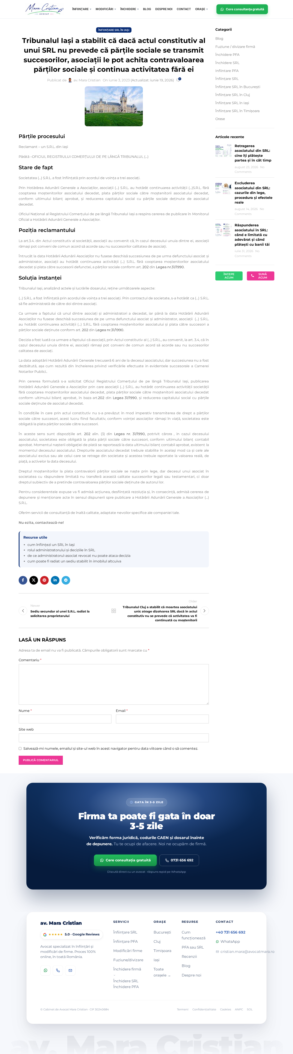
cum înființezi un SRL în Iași (51, 545)
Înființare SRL (227, 79)
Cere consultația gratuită (128, 860)
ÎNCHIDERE (129, 9)
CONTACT (184, 9)
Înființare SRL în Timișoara (237, 111)
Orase (220, 119)
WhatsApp (230, 941)
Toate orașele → (162, 972)
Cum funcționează (193, 935)
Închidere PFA (227, 55)
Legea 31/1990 (125, 398)
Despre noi (191, 975)
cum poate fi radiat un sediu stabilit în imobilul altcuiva (74, 561)
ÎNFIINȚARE (81, 9)
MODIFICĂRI (106, 9)
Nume (25, 711)
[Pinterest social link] (44, 580)
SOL (250, 1009)
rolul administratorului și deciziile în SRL (61, 550)
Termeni (183, 1009)
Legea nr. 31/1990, (129, 434)
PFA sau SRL (193, 947)
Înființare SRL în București (237, 87)
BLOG (147, 9)
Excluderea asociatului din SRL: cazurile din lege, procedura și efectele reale (253, 192)
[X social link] (33, 580)
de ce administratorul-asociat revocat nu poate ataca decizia (78, 556)
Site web (26, 729)
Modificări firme (127, 951)
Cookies (225, 1009)
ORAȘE (201, 9)
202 (145, 267)
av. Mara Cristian (87, 80)
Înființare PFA (125, 941)
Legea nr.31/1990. (170, 267)
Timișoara (162, 951)
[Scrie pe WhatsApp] (45, 970)
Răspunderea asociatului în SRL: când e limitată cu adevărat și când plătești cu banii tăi (252, 235)
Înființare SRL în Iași (113, 30)
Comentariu (30, 660)
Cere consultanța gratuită (245, 9)
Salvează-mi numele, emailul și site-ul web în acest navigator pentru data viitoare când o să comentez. (110, 748)
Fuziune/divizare (128, 960)
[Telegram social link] (66, 580)
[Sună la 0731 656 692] (58, 970)
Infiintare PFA (227, 71)
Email (122, 711)
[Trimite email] (70, 970)
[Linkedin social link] (55, 580)
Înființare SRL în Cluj (232, 95)
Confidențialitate (204, 1009)
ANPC (239, 1009)
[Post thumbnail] (223, 159)
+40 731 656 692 (230, 932)
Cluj (157, 941)
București (162, 932)
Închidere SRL (227, 63)
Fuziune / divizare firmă (235, 47)
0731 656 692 (182, 860)
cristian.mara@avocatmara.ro (248, 951)
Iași (157, 960)
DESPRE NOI (163, 9)
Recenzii (189, 956)
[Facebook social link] (23, 580)
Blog (219, 39)
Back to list (114, 610)
